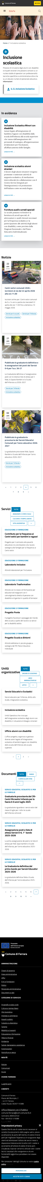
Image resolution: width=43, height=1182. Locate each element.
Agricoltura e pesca (8, 1052)
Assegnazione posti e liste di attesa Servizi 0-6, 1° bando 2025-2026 (18, 832)
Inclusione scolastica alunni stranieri (17, 167)
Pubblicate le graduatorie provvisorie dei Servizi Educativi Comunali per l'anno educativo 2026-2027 (21, 441)
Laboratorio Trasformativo (18, 584)
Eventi (8, 1083)
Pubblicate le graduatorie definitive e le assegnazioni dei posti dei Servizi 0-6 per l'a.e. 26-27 (21, 365)
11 (26, 896)
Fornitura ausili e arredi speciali (19, 209)
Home (5, 43)
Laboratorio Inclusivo (15, 564)
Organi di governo (8, 970)
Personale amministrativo (11, 989)
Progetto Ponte (12, 612)
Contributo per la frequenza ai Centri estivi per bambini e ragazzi (21, 535)
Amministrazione (9, 963)
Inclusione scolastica (15, 710)
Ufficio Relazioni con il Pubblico (14, 1109)
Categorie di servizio (11, 997)
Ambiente (5, 1041)
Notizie (4, 1064)
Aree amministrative (9, 974)
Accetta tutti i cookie (21, 1176)
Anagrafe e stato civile (9, 1004)
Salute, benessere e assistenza (13, 1045)
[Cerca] (39, 11)
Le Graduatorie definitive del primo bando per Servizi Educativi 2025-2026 (21, 868)
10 (21, 896)
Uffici (3, 978)
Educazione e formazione (10, 1034)
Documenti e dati (7, 992)
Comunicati (5, 1068)
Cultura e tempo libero (9, 1008)
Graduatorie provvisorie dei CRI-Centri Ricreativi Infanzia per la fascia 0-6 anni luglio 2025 (20, 799)
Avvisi (3, 1071)
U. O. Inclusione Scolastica (23, 88)
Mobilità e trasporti (8, 1030)
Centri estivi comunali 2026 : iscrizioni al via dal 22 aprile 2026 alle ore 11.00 (20, 291)
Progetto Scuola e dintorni (17, 637)
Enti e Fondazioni (7, 981)
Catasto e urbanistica (9, 1023)
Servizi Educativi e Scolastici (18, 691)
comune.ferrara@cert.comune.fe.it (16, 1112)
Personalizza (21, 1170)
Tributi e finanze (7, 1037)
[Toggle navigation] (4, 10)
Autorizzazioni (6, 1048)
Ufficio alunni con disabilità (18, 731)
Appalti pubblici (7, 1019)
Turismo (4, 1026)
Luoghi (3, 1083)
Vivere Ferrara (8, 1076)
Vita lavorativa (6, 1012)
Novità (4, 1057)
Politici (3, 985)
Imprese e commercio (9, 1015)
